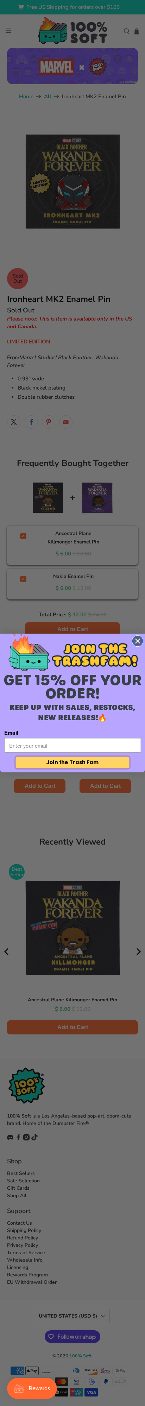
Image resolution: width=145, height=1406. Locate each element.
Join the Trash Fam (72, 762)
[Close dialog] (138, 641)
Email (11, 732)
